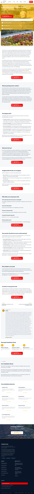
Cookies (26, 492)
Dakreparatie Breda (4, 471)
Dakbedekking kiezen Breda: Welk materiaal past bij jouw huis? (19, 464)
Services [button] (9, 1)
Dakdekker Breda (4, 2)
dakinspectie (28, 135)
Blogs (21, 1)
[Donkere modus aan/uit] (28, 2)
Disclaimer (29, 492)
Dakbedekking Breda (4, 463)
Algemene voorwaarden (21, 492)
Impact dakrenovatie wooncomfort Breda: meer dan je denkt (18, 468)
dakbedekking (15, 180)
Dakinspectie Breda (4, 465)
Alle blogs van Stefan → (9, 337)
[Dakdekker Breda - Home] (1, 2)
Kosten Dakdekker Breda (4, 473)
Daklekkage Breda (3, 467)
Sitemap (32, 492)
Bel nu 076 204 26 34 (6, 483)
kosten (3, 151)
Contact (25, 1)
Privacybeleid (15, 492)
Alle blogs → (16, 475)
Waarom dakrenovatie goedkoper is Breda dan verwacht (18, 472)
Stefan (5, 13)
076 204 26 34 (19, 135)
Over (14, 1)
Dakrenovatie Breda (4, 469)
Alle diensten (3, 475)
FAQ (17, 1)
